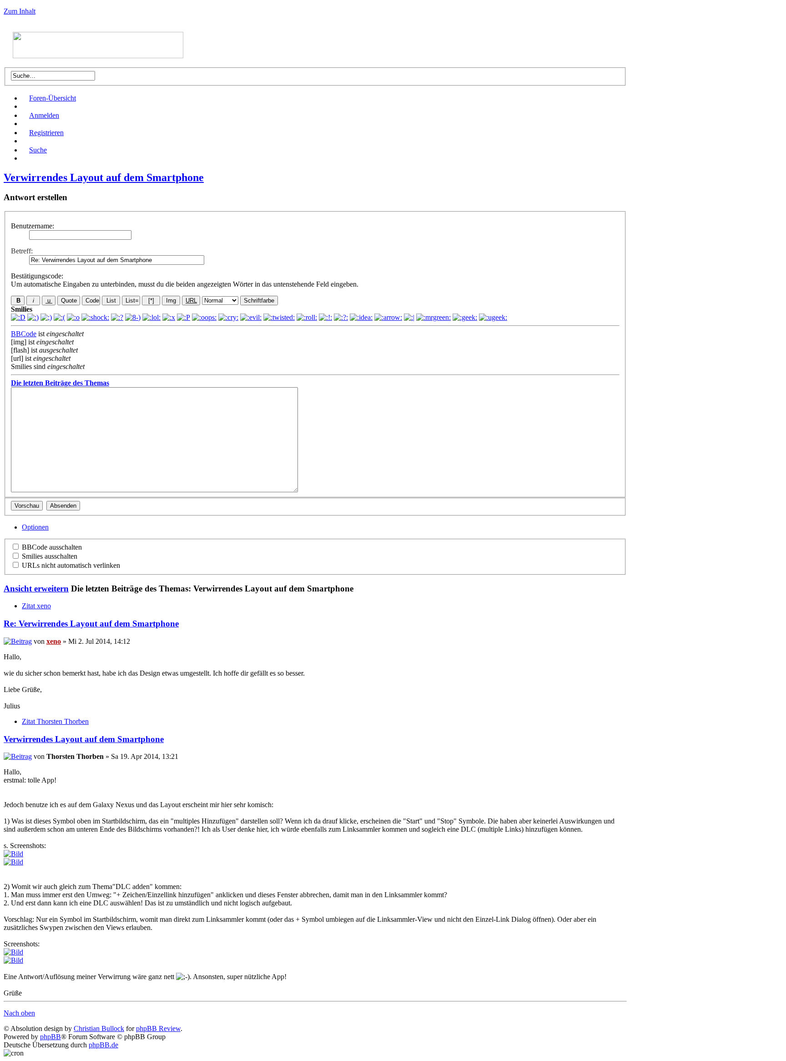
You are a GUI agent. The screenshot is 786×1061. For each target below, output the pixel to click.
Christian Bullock (99, 1028)
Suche (38, 150)
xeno (53, 641)
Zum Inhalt (19, 11)
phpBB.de (103, 1045)
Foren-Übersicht (52, 98)
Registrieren (46, 132)
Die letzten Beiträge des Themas (60, 383)
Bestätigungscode (36, 276)
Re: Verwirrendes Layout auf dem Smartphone (91, 623)
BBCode (23, 334)
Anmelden (44, 115)
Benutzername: (32, 226)
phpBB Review (158, 1028)
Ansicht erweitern (36, 588)
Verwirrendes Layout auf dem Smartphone (104, 177)
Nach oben (19, 1013)
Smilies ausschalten (48, 556)
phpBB (50, 1037)
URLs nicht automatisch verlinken (70, 565)
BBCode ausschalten (51, 547)
